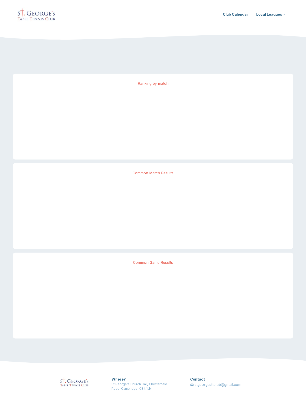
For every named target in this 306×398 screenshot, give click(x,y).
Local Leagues (269, 14)
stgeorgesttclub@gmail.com (218, 384)
